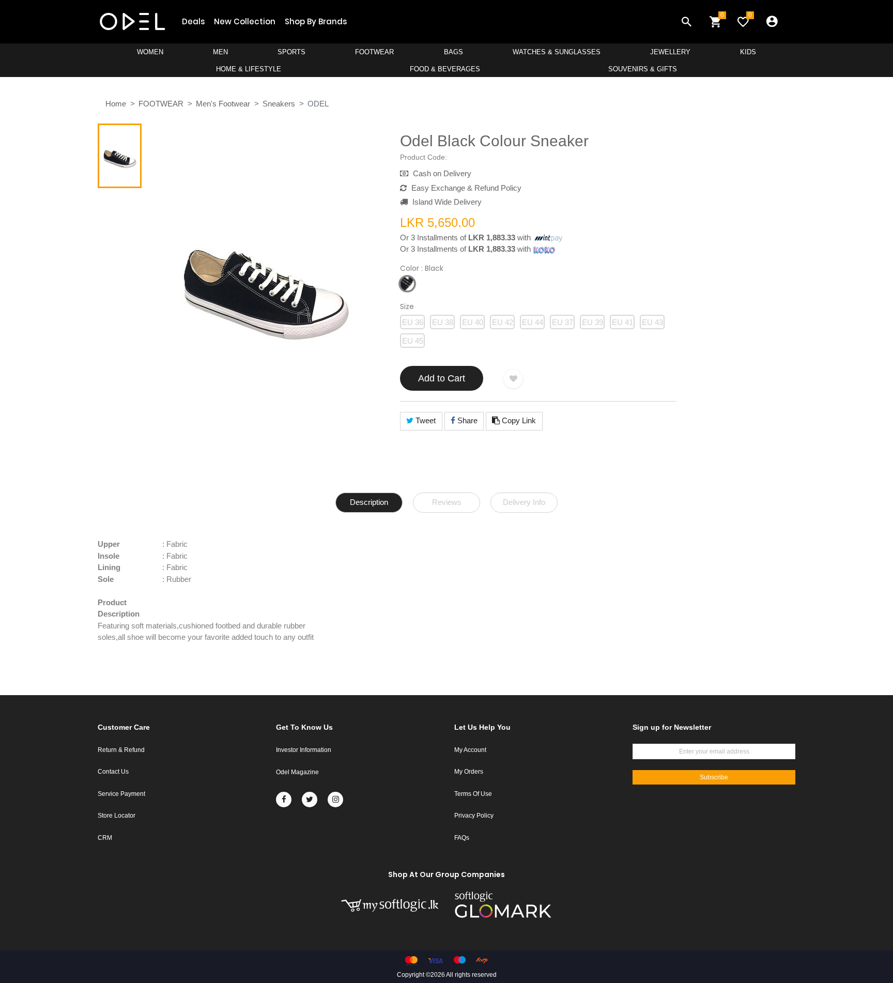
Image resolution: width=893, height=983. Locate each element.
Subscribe (714, 777)
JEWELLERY (670, 52)
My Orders (468, 771)
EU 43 (652, 322)
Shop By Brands (316, 21)
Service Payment (121, 793)
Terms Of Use (473, 793)
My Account (470, 750)
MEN (220, 52)
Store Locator (116, 815)
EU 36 (412, 322)
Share (466, 420)
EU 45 (412, 340)
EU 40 (472, 322)
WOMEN (150, 52)
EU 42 (502, 322)
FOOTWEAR (374, 52)
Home (115, 103)
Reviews (446, 502)
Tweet (424, 420)
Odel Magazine (297, 772)
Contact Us (113, 771)
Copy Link (518, 420)
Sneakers (279, 103)
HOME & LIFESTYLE (248, 69)
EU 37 (562, 322)
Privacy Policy (474, 815)
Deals (193, 21)
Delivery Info (524, 502)
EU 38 (442, 322)
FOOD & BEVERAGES (445, 69)
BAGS (453, 52)
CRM (105, 837)
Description (369, 502)
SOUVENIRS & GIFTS (642, 69)
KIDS (748, 52)
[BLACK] (407, 284)
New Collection (244, 21)
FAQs (461, 837)
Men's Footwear (223, 103)
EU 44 (532, 322)
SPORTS (291, 52)
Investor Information (303, 750)
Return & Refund (121, 750)
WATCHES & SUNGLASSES (557, 52)
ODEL (318, 103)
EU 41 (622, 322)
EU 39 (592, 322)
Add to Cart (441, 378)
